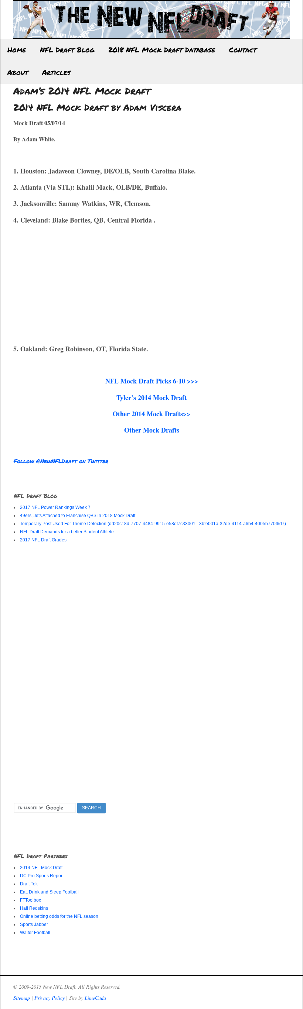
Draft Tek (29, 883)
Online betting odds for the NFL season (59, 916)
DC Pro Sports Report (42, 875)
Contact (242, 50)
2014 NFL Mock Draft (41, 867)
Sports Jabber (34, 924)
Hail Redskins (34, 908)
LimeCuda (95, 997)
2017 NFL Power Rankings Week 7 (55, 507)
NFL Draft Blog (67, 50)
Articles (56, 72)
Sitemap (21, 997)
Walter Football (35, 932)
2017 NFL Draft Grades (43, 540)
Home (16, 50)
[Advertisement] (75, 283)
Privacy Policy (49, 997)
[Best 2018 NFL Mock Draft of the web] (151, 35)
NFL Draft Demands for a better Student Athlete (67, 531)
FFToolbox (30, 900)
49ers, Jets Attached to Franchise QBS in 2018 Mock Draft (77, 515)
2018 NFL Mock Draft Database (161, 50)
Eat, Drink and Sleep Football (49, 892)
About (17, 72)
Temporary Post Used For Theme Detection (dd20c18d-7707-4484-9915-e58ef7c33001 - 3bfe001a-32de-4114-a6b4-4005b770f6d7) (153, 523)
